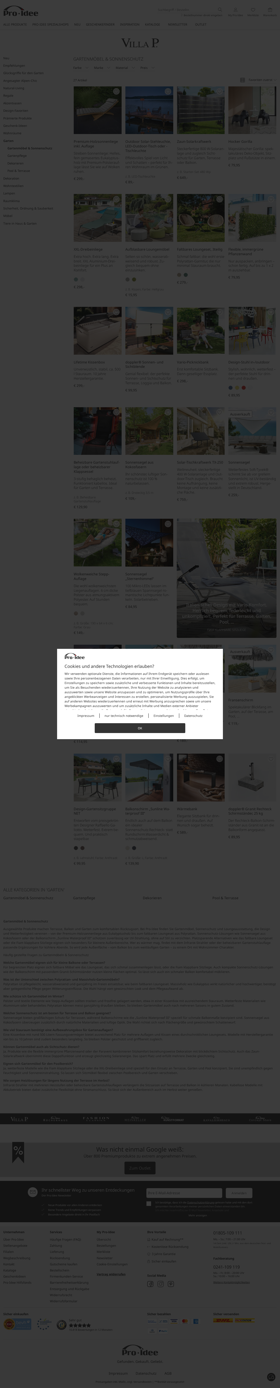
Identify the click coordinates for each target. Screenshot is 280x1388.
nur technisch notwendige (124, 716)
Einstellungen (164, 716)
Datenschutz (193, 716)
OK (140, 728)
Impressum (85, 716)
